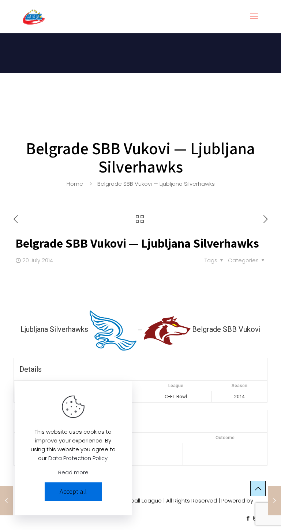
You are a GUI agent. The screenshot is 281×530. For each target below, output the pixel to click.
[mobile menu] (254, 16)
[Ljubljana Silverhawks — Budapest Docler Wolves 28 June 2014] (6, 500)
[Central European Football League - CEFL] (34, 16)
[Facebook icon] (248, 518)
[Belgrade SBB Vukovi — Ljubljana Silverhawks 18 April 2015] (274, 500)
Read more (73, 472)
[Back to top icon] (258, 488)
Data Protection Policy (78, 458)
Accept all (73, 491)
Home (75, 184)
